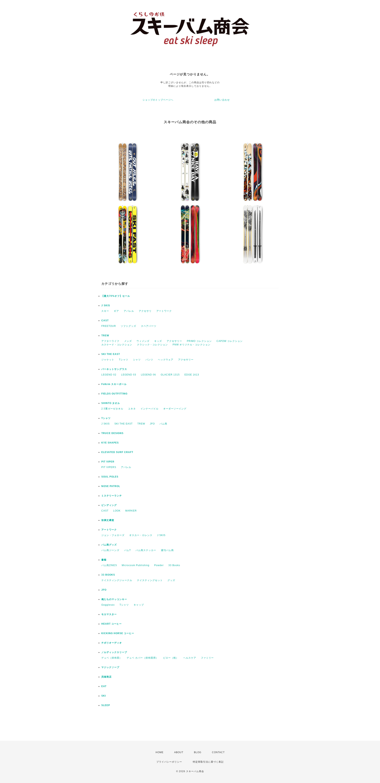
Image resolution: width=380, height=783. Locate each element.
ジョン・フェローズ (112, 535)
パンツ (149, 359)
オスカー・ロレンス (140, 535)
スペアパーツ (148, 326)
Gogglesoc (108, 604)
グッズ (171, 580)
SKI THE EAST (110, 354)
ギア (116, 311)
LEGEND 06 (148, 374)
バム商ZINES (109, 565)
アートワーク (164, 311)
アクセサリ (145, 311)
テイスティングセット (150, 580)
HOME (159, 752)
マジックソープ (110, 667)
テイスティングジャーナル (116, 580)
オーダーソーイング (174, 408)
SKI (103, 695)
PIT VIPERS (108, 467)
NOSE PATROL (110, 486)
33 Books (174, 565)
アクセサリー (174, 341)
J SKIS (105, 305)
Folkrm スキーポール (114, 384)
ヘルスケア (189, 657)
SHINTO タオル (110, 403)
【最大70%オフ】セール (115, 296)
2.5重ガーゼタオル (112, 408)
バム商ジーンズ (110, 550)
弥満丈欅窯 (107, 520)
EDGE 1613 (191, 374)
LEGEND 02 (108, 374)
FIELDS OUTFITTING (114, 393)
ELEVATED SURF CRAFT (117, 452)
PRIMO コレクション (199, 341)
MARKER (131, 510)
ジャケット (107, 359)
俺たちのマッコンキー (114, 599)
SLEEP (105, 705)
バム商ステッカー (146, 550)
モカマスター (109, 614)
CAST (105, 320)
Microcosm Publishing (135, 565)
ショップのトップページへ (157, 99)
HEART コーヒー (111, 623)
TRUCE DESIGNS (112, 433)
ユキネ (132, 408)
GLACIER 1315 (170, 374)
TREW (105, 335)
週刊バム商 (167, 550)
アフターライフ (110, 341)
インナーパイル (150, 408)
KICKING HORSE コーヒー (117, 633)
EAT (103, 686)
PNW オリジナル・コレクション (191, 344)
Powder (159, 565)
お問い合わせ (222, 99)
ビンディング (109, 505)
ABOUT (178, 752)
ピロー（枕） (171, 657)
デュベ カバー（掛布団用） (142, 657)
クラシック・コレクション (152, 344)
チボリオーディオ (111, 642)
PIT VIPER (107, 461)
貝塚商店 (106, 676)
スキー (105, 311)
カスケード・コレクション (116, 344)
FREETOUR (108, 326)
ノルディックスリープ (114, 652)
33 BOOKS (108, 574)
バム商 (163, 423)
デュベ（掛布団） (111, 657)
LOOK (117, 510)
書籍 (103, 559)
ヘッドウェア (165, 359)
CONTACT (218, 752)
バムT (127, 550)
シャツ (137, 359)
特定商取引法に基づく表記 (208, 761)
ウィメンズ (143, 341)
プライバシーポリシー (169, 761)
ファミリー (207, 657)
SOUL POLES (109, 476)
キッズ (158, 341)
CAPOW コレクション (230, 341)
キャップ (139, 604)
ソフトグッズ (128, 326)
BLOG (197, 752)
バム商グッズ (109, 544)
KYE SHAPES (110, 442)
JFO (152, 423)
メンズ (128, 341)
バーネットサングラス (114, 369)
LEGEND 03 (128, 374)
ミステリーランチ (111, 495)
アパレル (129, 311)
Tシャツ (123, 359)
